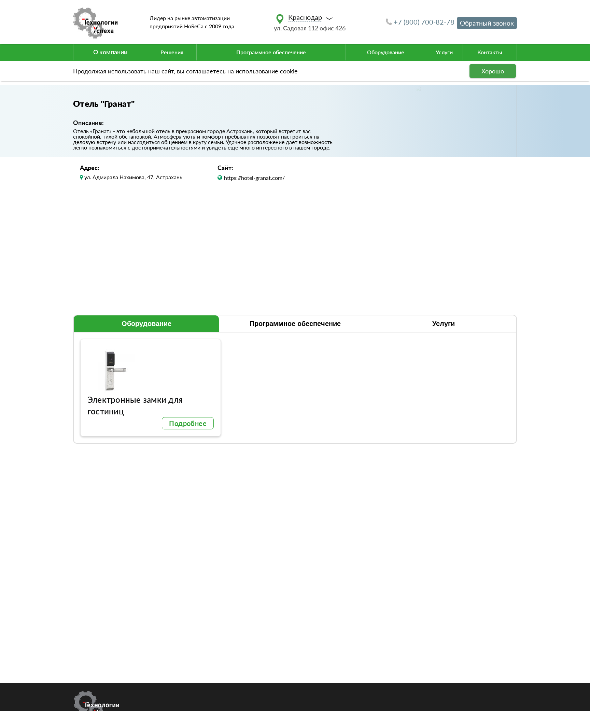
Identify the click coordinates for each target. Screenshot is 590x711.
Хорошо (492, 71)
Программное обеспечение (271, 52)
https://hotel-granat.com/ (254, 177)
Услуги (444, 52)
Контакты (489, 52)
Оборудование (385, 52)
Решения (171, 52)
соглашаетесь (206, 71)
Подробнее (188, 423)
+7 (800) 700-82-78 (424, 22)
